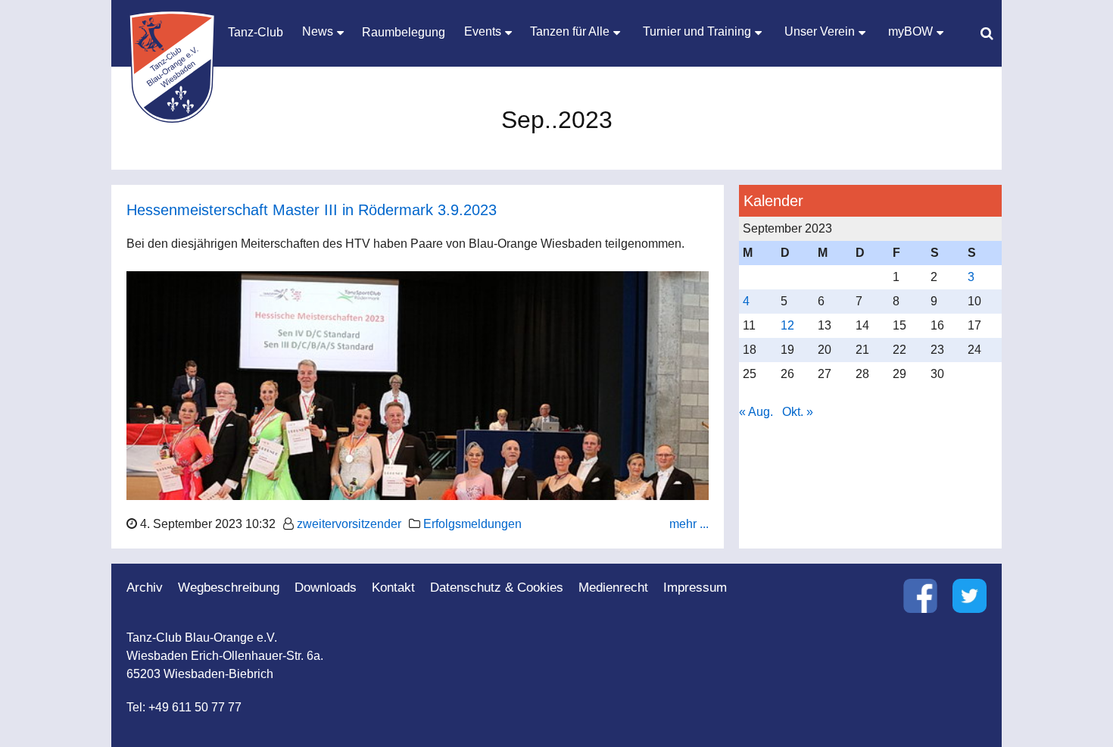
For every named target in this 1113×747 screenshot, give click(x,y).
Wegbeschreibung (228, 587)
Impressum (695, 587)
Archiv (144, 587)
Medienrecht (613, 587)
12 (787, 325)
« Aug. (756, 411)
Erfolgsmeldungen (472, 523)
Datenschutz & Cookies (496, 587)
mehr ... (689, 523)
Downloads (326, 587)
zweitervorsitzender (349, 523)
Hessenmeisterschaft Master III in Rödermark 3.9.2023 (311, 210)
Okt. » (797, 411)
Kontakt (393, 587)
